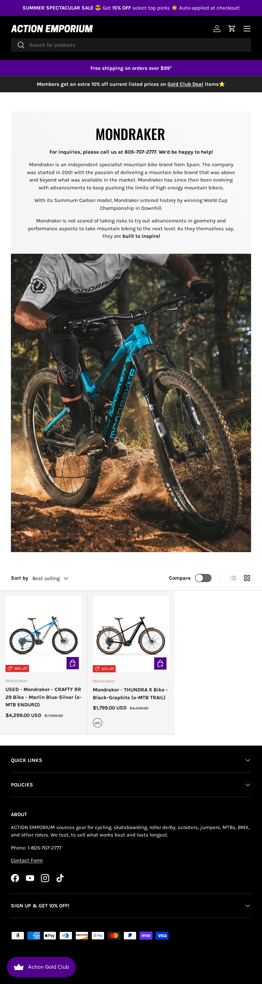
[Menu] (246, 28)
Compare (180, 578)
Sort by (19, 578)
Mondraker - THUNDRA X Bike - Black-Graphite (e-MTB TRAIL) (130, 694)
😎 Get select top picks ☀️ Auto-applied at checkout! (131, 8)
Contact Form (27, 860)
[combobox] (131, 45)
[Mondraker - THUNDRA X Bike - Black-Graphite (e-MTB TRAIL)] (131, 634)
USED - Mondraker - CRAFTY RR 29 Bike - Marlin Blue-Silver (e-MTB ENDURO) (43, 697)
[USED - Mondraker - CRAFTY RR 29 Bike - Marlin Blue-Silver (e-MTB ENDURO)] (43, 634)
